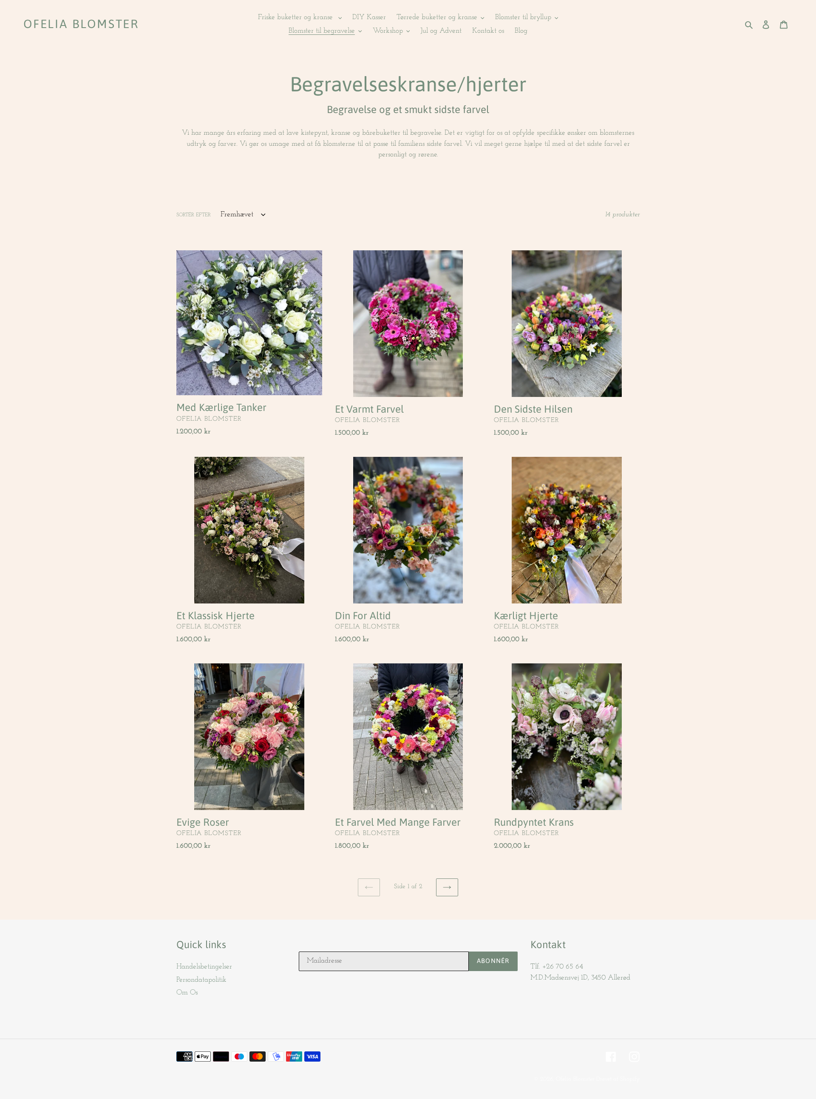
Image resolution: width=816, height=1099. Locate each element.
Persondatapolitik (201, 979)
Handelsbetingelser (204, 966)
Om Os (187, 992)
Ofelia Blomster (81, 24)
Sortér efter (193, 215)
